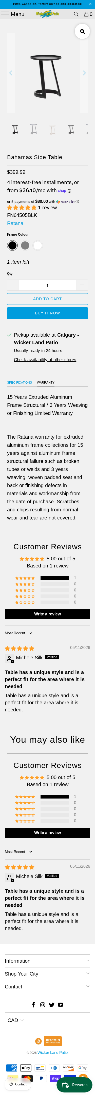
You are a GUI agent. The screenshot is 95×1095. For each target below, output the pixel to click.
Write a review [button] (47, 614)
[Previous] (11, 73)
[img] (19, 648)
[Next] (84, 73)
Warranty (45, 382)
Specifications (19, 382)
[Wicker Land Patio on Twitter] (52, 1005)
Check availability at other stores (45, 359)
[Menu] (3, 14)
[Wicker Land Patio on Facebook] (33, 1005)
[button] (47, 201)
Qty (9, 274)
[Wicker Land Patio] (47, 14)
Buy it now (47, 313)
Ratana (15, 223)
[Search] (76, 14)
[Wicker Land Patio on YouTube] (61, 1005)
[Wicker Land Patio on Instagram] (43, 1005)
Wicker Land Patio (52, 1052)
